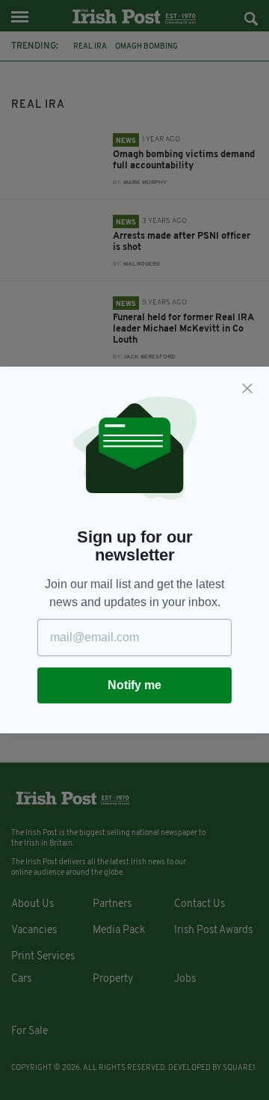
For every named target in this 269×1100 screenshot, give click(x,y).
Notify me (134, 685)
